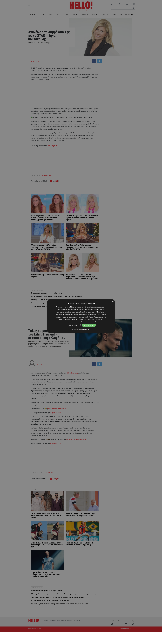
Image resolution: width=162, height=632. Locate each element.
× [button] (112, 301)
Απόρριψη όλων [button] (73, 325)
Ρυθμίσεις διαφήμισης (83, 319)
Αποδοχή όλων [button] (88, 325)
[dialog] (81, 316)
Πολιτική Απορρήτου (96, 321)
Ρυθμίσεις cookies (86, 321)
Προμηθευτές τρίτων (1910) (79, 312)
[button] (81, 329)
